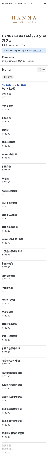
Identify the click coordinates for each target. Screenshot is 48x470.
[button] (44, 69)
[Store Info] (44, 38)
